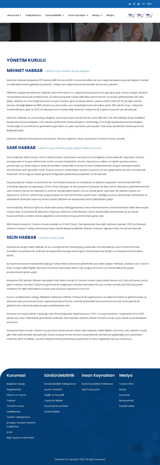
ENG (149, 3)
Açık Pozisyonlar (91, 389)
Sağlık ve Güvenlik (54, 394)
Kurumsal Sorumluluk (56, 406)
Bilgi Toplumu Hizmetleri (20, 437)
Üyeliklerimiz (13, 411)
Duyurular (124, 394)
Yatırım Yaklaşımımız (18, 417)
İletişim (110, 15)
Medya (96, 15)
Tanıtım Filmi (126, 383)
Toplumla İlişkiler (53, 400)
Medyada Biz (126, 400)
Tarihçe (11, 400)
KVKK (9, 432)
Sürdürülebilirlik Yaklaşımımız (60, 383)
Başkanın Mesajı (16, 383)
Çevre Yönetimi (53, 389)
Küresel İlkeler (52, 411)
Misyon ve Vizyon (16, 394)
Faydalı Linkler (127, 406)
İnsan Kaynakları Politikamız (97, 383)
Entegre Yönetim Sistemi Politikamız (21, 424)
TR (143, 3)
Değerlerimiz (14, 389)
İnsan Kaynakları (76, 15)
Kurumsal (14, 15)
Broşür (122, 389)
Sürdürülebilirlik (53, 15)
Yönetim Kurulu (15, 406)
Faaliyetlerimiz (33, 15)
